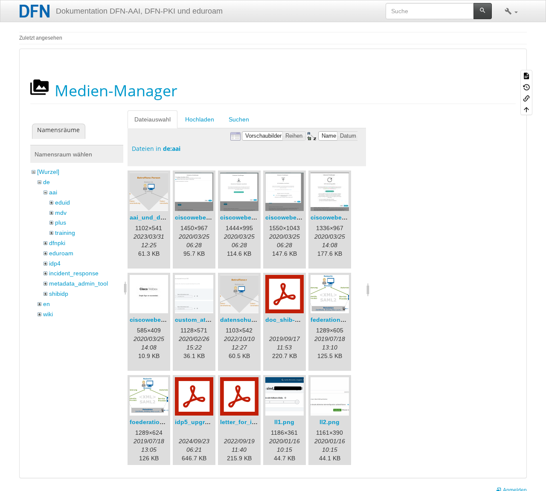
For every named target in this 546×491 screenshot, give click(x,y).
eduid (62, 202)
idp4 (55, 263)
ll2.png (329, 422)
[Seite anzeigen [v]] (526, 75)
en (46, 303)
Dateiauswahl (152, 119)
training (65, 232)
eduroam (61, 253)
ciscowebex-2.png (246, 217)
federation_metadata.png (347, 319)
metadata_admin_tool (78, 283)
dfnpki (57, 243)
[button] (511, 11)
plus (60, 222)
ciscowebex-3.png (292, 217)
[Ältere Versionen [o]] (526, 86)
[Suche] (482, 11)
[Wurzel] (48, 171)
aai (53, 192)
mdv (61, 212)
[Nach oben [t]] (526, 109)
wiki (48, 314)
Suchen (239, 119)
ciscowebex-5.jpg (155, 319)
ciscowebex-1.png (201, 217)
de (46, 182)
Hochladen (199, 119)
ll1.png (284, 422)
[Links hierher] (526, 98)
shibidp (58, 293)
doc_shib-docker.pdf (295, 319)
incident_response (74, 273)
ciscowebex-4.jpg (336, 217)
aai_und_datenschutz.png (168, 217)
